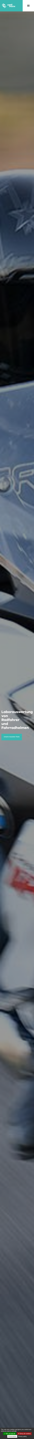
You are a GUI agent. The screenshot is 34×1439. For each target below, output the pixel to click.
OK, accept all (10, 1433)
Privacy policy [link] (22, 1436)
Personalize (12, 1436)
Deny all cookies (25, 1433)
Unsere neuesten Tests (12, 736)
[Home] (8, 5)
